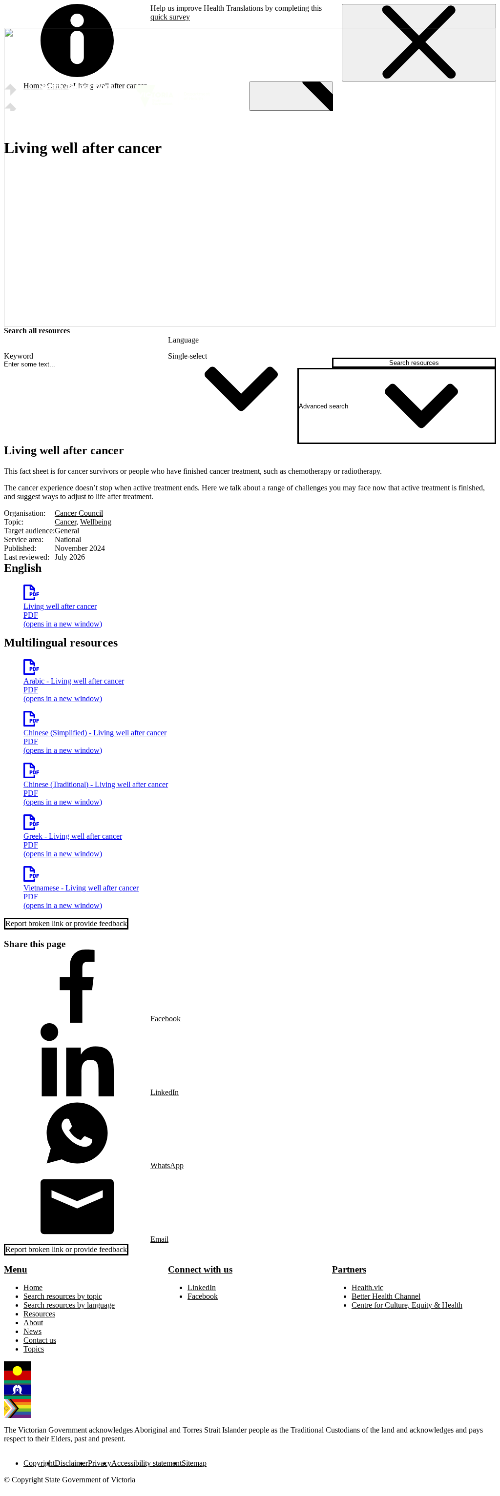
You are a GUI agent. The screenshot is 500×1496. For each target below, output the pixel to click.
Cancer (65, 522)
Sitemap (194, 1463)
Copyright (39, 1463)
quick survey (170, 17)
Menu (15, 1269)
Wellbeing (95, 522)
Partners (349, 1269)
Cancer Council (79, 513)
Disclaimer (71, 1463)
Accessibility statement (146, 1463)
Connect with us (200, 1269)
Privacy (99, 1463)
